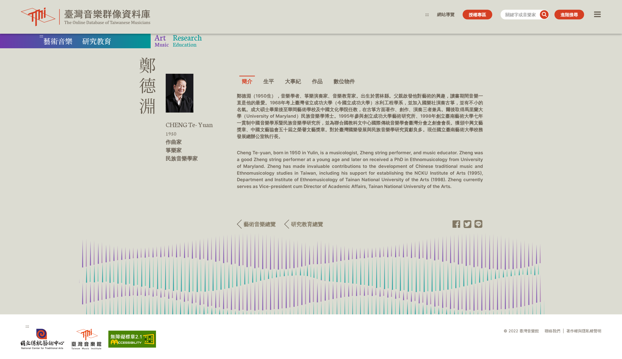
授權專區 (477, 14)
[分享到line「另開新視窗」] (477, 224)
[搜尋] (544, 14)
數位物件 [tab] (344, 81)
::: (427, 14)
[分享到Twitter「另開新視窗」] (466, 224)
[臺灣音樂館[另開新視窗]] (86, 339)
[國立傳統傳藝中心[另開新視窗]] (42, 339)
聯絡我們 (552, 331)
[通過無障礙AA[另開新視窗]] (132, 339)
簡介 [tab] (247, 81)
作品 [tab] (317, 81)
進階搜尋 (569, 14)
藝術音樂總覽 (260, 224)
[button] (596, 14)
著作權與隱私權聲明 (583, 331)
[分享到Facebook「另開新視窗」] (455, 224)
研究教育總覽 (307, 224)
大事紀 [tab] (293, 81)
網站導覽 (446, 14)
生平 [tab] (268, 81)
